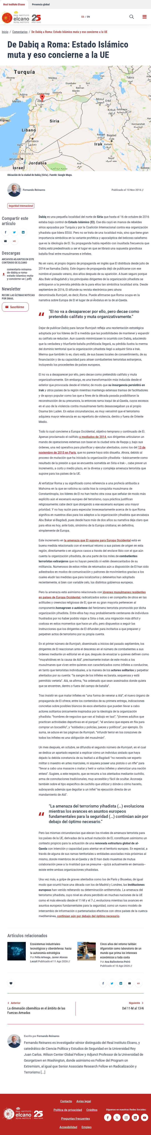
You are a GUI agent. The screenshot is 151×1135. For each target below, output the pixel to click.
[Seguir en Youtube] (144, 1118)
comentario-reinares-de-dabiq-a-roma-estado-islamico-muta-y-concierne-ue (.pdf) (20, 274)
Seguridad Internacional (21, 205)
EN (88, 16)
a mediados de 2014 (92, 437)
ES (82, 16)
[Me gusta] (11, 983)
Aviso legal (83, 1101)
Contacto (66, 1101)
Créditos (91, 1110)
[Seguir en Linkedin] (135, 1118)
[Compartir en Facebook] (5, 232)
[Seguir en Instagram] (126, 1118)
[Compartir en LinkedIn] (23, 232)
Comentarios (19, 32)
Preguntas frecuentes (75, 1118)
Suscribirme (17, 307)
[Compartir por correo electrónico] (5, 241)
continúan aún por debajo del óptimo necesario (88, 916)
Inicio (5, 32)
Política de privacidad (68, 1110)
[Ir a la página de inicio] (25, 16)
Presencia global (41, 4)
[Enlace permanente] (14, 241)
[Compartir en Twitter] (14, 232)
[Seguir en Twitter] (117, 1118)
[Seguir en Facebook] (107, 1118)
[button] (131, 16)
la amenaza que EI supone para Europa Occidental (97, 540)
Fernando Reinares (34, 189)
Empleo (87, 1127)
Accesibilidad (68, 1127)
